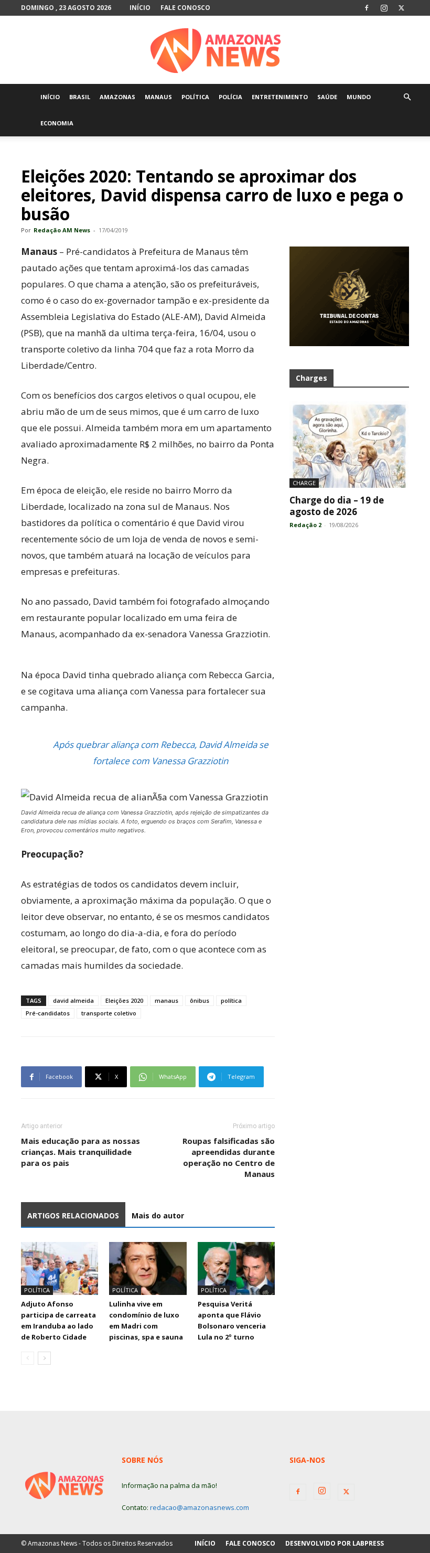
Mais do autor (158, 1215)
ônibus (199, 1000)
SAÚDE (327, 97)
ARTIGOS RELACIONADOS (73, 1215)
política (231, 1000)
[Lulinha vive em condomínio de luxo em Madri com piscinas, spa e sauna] (147, 1268)
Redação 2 (305, 525)
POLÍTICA (195, 97)
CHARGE (304, 483)
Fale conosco (185, 7)
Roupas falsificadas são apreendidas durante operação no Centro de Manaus (228, 1157)
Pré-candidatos (48, 1013)
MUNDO (359, 97)
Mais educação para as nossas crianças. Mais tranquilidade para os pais (80, 1152)
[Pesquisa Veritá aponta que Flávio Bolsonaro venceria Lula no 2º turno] (236, 1268)
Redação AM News (62, 230)
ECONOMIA (56, 123)
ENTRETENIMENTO (280, 97)
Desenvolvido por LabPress (334, 1543)
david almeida (73, 1000)
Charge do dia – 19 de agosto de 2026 (336, 506)
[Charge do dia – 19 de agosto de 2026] (349, 444)
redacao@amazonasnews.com (199, 1507)
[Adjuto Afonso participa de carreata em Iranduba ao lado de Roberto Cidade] (59, 1268)
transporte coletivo (108, 1013)
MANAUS (158, 97)
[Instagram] (384, 8)
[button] (407, 97)
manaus (166, 1000)
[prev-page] (27, 1358)
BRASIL (79, 97)
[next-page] (44, 1358)
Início (140, 7)
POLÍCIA (230, 97)
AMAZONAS (117, 97)
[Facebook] (366, 8)
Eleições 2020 (124, 1000)
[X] (401, 8)
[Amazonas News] (215, 50)
